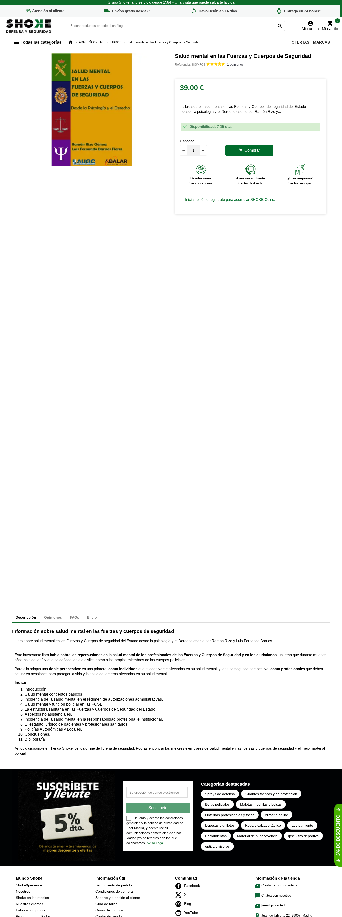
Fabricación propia (30, 910)
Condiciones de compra (114, 891)
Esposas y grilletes (220, 825)
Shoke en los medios (32, 898)
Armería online (276, 815)
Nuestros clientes (29, 904)
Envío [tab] (92, 617)
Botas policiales (217, 804)
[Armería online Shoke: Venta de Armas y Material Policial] (29, 25)
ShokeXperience (29, 885)
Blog (179, 904)
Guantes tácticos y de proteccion (271, 794)
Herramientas (216, 836)
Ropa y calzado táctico (263, 825)
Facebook (179, 886)
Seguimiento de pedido (113, 885)
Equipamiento (302, 825)
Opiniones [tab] (53, 617)
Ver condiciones (200, 183)
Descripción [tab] (26, 617)
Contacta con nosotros (275, 885)
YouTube (179, 913)
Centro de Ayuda (250, 183)
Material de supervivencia (257, 836)
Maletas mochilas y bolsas (261, 804)
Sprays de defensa (220, 794)
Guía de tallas (106, 904)
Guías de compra (109, 910)
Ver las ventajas (300, 183)
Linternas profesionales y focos (229, 815)
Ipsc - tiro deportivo (303, 836)
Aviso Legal (155, 843)
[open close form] (338, 835)
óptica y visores (217, 846)
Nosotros (23, 891)
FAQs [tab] (74, 617)
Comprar (249, 150)
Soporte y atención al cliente (117, 898)
